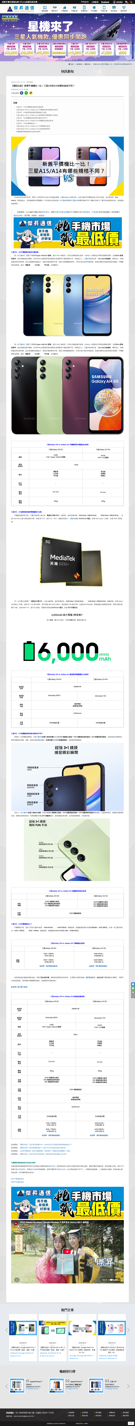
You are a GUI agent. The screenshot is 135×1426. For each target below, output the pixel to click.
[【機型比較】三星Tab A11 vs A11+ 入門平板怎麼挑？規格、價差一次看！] (53, 1328)
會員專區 (119, 2)
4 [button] (67, 59)
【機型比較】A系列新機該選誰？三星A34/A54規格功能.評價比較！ (43, 1148)
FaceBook (133, 984)
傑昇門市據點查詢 (17, 1182)
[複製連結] (31, 93)
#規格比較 (14, 89)
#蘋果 (115, 1356)
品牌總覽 (71, 1412)
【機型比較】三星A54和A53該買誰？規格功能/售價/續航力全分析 (42, 1154)
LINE (133, 988)
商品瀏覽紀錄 (133, 992)
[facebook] (105, 2)
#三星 (21, 89)
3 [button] (65, 59)
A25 (74, 197)
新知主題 (71, 1416)
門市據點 (94, 11)
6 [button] (71, 59)
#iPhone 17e (112, 1358)
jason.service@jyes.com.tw (24, 1416)
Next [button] (131, 37)
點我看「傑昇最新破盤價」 (49, 966)
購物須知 (112, 1416)
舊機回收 (84, 11)
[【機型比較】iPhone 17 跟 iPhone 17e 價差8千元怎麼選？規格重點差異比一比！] (112, 1328)
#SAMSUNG (52, 1353)
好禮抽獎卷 (85, 212)
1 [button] (61, 59)
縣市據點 (98, 1412)
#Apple (110, 1356)
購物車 (127, 3)
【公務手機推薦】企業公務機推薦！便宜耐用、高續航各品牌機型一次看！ (45, 1151)
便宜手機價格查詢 (17, 1179)
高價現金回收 (61, 1169)
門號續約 (95, 212)
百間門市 (80, 1169)
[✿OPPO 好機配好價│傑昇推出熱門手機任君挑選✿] (67, 37)
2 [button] (63, 59)
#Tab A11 (43, 1356)
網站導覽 (126, 1416)
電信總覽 (126, 1412)
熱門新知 (98, 1416)
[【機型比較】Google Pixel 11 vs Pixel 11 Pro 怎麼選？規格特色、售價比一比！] (82, 1328)
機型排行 (54, 11)
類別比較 (85, 1416)
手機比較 (74, 11)
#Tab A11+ (51, 1356)
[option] (67, 37)
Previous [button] (4, 37)
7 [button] (73, 59)
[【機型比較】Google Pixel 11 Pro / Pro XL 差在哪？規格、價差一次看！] (23, 1328)
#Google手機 (82, 1356)
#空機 (26, 89)
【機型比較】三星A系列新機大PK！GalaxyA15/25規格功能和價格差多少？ (45, 1144)
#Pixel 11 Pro (29, 1353)
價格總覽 (45, 11)
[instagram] (85, 2)
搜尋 (131, 2)
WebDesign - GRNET (82, 1423)
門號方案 (104, 11)
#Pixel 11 (90, 1356)
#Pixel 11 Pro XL (15, 1356)
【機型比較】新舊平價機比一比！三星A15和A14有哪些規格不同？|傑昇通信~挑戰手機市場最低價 (24, 11)
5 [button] (69, 59)
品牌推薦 (85, 1412)
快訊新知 (114, 11)
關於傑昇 (124, 11)
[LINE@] (95, 2)
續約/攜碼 (33, 1169)
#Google (21, 1353)
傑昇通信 (45, 212)
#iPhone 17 (103, 1358)
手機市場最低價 (61, 212)
